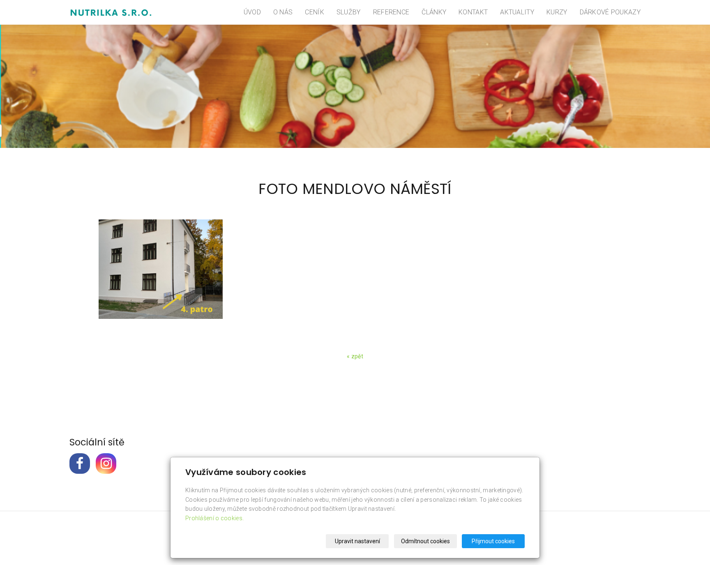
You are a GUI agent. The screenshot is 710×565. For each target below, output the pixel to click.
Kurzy (556, 12)
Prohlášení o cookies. (214, 518)
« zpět (355, 356)
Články (434, 12)
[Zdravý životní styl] (110, 12)
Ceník (314, 12)
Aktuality (517, 12)
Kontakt (473, 12)
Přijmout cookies (493, 541)
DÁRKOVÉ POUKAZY (610, 12)
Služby (349, 12)
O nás (283, 12)
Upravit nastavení (357, 541)
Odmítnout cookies (425, 541)
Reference (391, 12)
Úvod (252, 12)
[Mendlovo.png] (160, 269)
